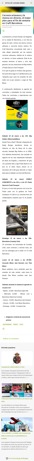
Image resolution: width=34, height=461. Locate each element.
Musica (16, 324)
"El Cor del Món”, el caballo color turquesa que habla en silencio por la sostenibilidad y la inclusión (16, 435)
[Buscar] (31, 3)
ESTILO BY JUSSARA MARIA (15, 3)
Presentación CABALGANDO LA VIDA (12, 367)
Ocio (21, 324)
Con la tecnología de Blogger (18, 458)
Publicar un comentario (11, 338)
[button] (3, 31)
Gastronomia (7, 324)
